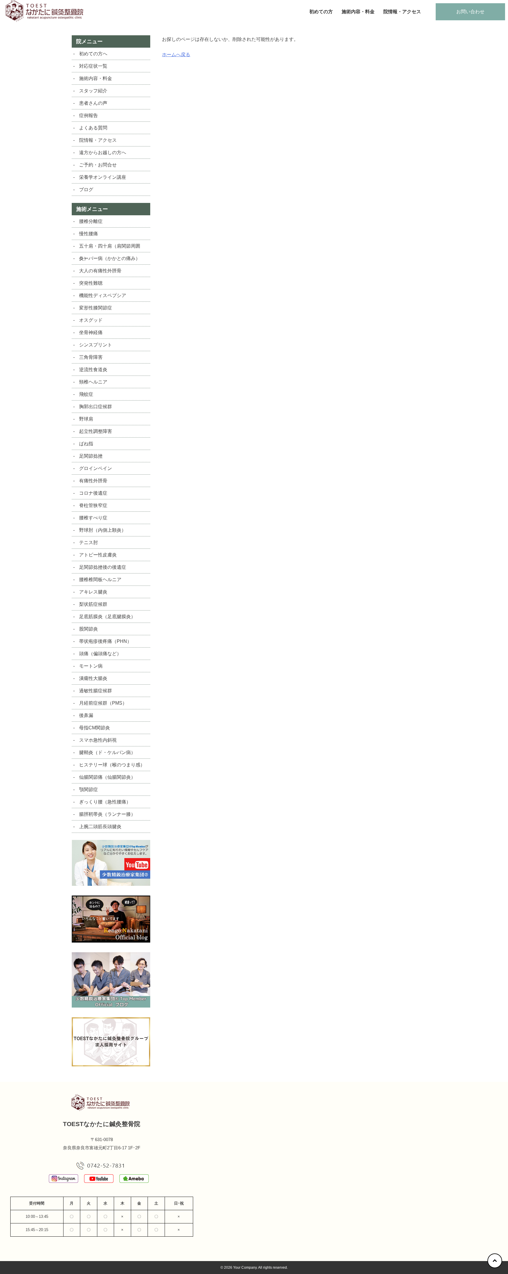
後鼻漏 (86, 715)
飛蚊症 (86, 394)
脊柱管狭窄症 (93, 505)
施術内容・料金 (358, 11)
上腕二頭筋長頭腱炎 (100, 826)
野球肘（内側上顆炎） (102, 530)
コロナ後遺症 (93, 493)
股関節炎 (88, 628)
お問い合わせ (470, 11)
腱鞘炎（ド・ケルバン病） (107, 752)
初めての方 (321, 11)
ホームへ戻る (176, 54)
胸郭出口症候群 (95, 406)
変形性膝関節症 (95, 307)
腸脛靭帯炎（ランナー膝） (107, 814)
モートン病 (91, 665)
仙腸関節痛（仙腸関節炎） (107, 777)
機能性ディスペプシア (102, 295)
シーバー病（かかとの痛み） (109, 258)
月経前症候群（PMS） (103, 703)
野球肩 (86, 418)
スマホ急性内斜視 (98, 740)
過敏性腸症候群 (95, 690)
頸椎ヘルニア (93, 381)
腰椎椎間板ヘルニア (100, 579)
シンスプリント (95, 344)
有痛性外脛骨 (93, 480)
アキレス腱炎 (93, 591)
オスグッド (91, 320)
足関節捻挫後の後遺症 (102, 567)
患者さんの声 (93, 103)
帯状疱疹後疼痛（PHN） (105, 641)
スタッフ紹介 (93, 90)
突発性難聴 (91, 283)
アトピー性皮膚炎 (98, 554)
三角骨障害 (91, 357)
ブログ (86, 189)
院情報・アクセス (402, 11)
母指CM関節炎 (94, 727)
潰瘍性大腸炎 (93, 678)
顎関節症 (88, 789)
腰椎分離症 (91, 221)
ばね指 (86, 443)
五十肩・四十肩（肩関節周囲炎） (109, 248)
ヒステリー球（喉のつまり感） (112, 764)
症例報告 (88, 115)
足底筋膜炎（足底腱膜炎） (107, 616)
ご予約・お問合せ (98, 164)
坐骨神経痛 (91, 332)
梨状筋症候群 (93, 604)
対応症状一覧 (93, 66)
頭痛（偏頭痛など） (100, 653)
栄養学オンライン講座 (102, 177)
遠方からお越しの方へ (102, 152)
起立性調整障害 (95, 431)
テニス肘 (88, 542)
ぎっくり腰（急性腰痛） (105, 801)
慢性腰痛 (88, 233)
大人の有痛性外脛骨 (100, 270)
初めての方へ (93, 53)
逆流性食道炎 (93, 369)
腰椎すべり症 (93, 517)
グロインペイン (95, 468)
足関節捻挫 (91, 455)
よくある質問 (93, 127)
